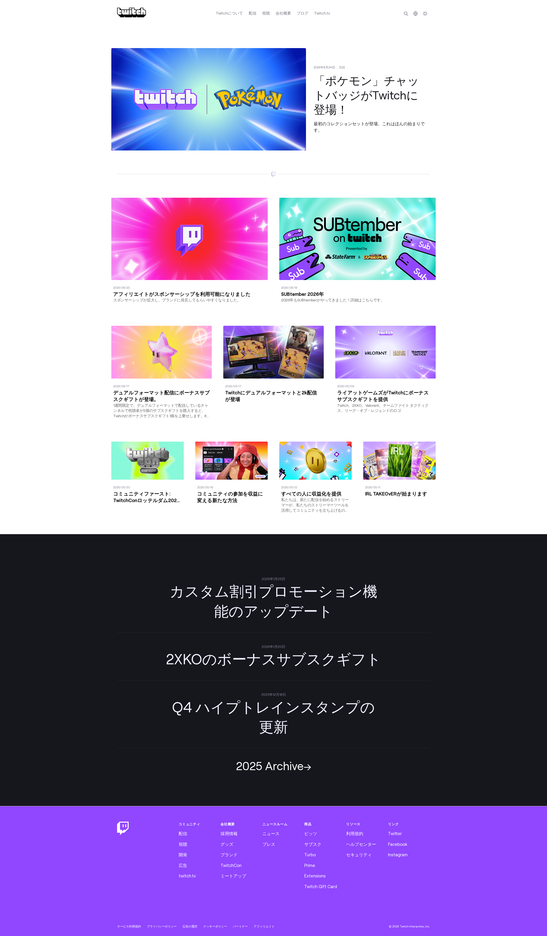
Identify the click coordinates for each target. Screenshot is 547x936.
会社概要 (283, 13)
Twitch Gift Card (320, 886)
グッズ (227, 844)
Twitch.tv (322, 13)
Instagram (398, 854)
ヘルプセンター (361, 844)
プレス (268, 844)
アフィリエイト (264, 926)
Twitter (395, 833)
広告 (183, 865)
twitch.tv (187, 875)
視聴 (266, 13)
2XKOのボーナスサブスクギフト (273, 658)
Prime (309, 865)
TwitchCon (231, 865)
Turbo (310, 854)
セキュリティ (359, 854)
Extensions (315, 875)
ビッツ (310, 833)
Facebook (397, 844)
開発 (183, 854)
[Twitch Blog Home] (131, 12)
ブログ (302, 13)
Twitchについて (229, 13)
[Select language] (415, 13)
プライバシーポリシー (162, 926)
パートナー (240, 926)
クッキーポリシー (215, 926)
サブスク (312, 844)
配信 (252, 13)
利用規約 (354, 833)
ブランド (229, 854)
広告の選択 (189, 926)
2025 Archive (270, 765)
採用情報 (229, 833)
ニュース (270, 833)
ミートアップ (233, 875)
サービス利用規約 (129, 926)
